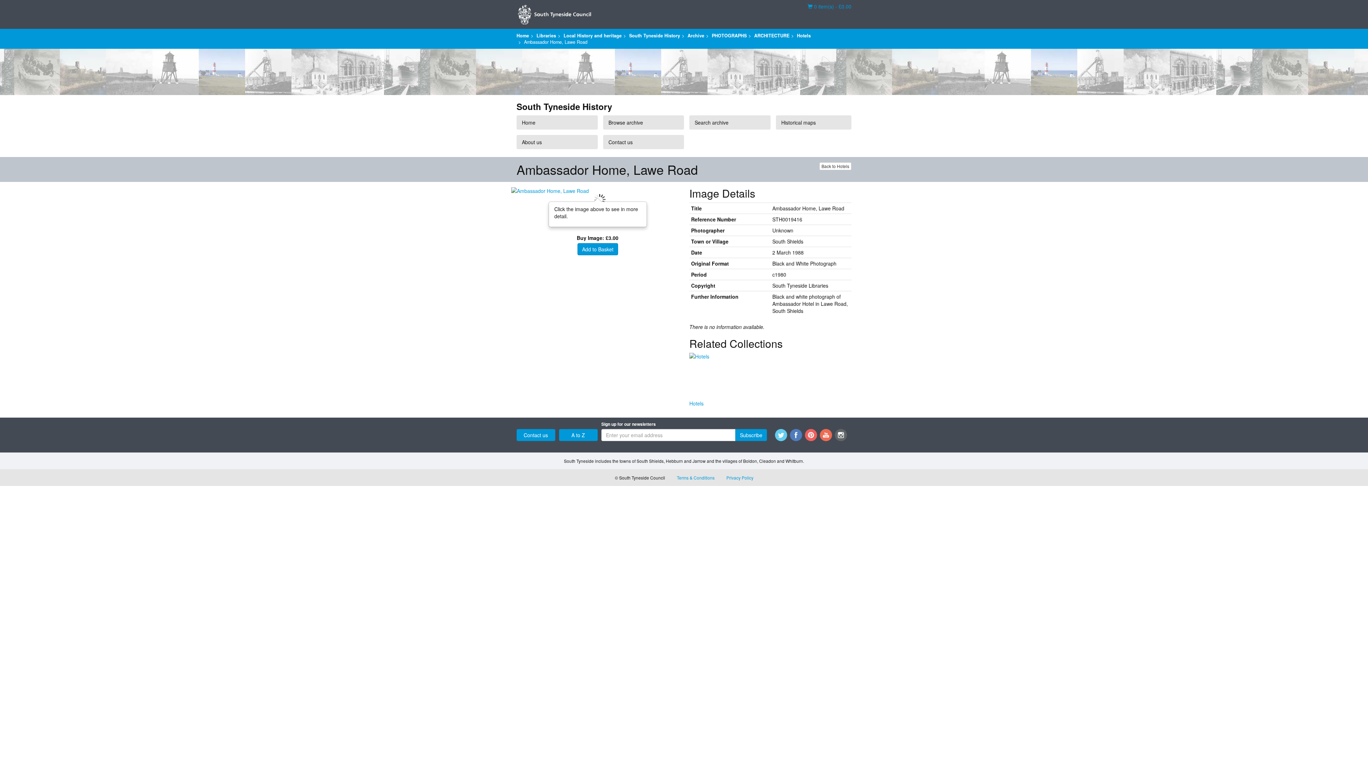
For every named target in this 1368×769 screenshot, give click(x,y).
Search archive (712, 122)
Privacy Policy (739, 478)
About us (532, 142)
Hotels (804, 35)
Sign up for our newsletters (628, 424)
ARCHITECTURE (771, 35)
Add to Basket (597, 249)
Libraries (546, 35)
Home (523, 35)
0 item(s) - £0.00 (829, 6)
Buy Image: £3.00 (597, 237)
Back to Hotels (835, 166)
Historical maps (798, 122)
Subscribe (751, 435)
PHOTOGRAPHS (729, 35)
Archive (696, 35)
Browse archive (625, 122)
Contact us (620, 142)
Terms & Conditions (696, 478)
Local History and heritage (593, 35)
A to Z (578, 435)
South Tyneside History (654, 35)
